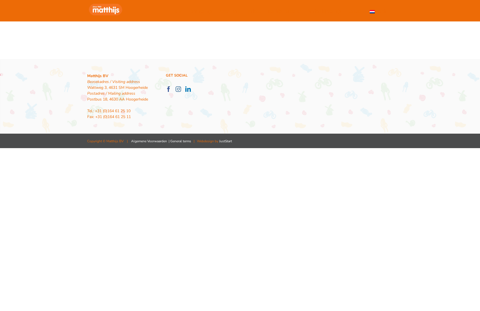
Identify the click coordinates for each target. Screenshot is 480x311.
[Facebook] (168, 89)
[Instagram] (178, 89)
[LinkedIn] (188, 89)
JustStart (225, 141)
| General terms (179, 141)
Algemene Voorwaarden (149, 141)
